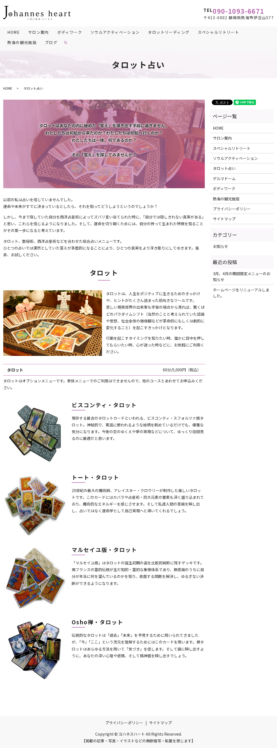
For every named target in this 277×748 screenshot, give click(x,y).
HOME (13, 32)
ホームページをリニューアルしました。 (241, 292)
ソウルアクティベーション (115, 32)
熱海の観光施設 (22, 42)
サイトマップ (224, 218)
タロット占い (224, 168)
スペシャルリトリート (218, 32)
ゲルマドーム (224, 178)
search (68, 44)
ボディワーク (69, 32)
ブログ (51, 42)
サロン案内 (38, 32)
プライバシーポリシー (232, 208)
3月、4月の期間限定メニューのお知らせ (241, 276)
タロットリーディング (168, 32)
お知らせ (220, 246)
